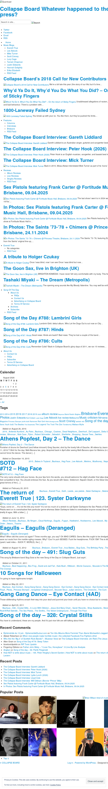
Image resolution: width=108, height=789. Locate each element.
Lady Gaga (39, 418)
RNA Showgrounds (52, 421)
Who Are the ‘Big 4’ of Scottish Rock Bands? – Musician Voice (31, 638)
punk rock (25, 421)
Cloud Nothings (45, 520)
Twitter (6, 29)
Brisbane (11, 128)
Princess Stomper (14, 421)
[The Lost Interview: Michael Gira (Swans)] (90, 742)
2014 (7, 414)
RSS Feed (11, 73)
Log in (70, 762)
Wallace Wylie (78, 424)
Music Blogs (9, 45)
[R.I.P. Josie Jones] (14, 742)
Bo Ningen (32, 520)
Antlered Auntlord (16, 431)
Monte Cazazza (84, 565)
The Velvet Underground (57, 610)
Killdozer (71, 565)
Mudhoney (97, 461)
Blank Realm (69, 414)
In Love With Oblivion (39, 607)
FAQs (16, 295)
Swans (10, 523)
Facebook (8, 32)
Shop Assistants (94, 607)
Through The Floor (78, 610)
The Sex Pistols (26, 610)
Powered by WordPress (85, 762)
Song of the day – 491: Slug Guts (42, 552)
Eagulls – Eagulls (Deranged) (37, 527)
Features (8, 120)
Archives (14, 306)
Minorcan (11, 434)
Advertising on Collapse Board (27, 301)
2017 (24, 413)
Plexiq (9, 589)
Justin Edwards (14, 64)
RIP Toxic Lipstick (29, 644)
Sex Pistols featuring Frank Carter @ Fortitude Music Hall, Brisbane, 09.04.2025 (39, 683)
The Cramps (5, 568)
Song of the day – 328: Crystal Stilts (46, 615)
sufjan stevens (75, 589)
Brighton (78, 414)
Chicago (48, 431)
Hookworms (85, 520)
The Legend (40, 424)
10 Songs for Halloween (30, 573)
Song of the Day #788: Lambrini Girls (43, 318)
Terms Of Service (22, 303)
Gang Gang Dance (33, 586)
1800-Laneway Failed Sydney (34, 110)
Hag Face (66, 461)
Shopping (76, 434)
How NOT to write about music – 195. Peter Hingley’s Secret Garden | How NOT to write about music (48, 652)
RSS (5, 38)
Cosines (57, 431)
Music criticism (88, 417)
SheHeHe (66, 434)
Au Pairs (29, 431)
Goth (64, 491)
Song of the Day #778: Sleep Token (32, 641)
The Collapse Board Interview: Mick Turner (49, 160)
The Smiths (40, 610)
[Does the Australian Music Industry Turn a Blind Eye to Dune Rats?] (71, 714)
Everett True (12, 47)
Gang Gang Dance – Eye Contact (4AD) (50, 594)
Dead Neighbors (69, 431)
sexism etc (80, 421)
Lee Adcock (12, 50)
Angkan (7, 649)
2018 (30, 414)
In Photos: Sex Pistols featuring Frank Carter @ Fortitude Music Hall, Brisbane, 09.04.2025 (44, 686)
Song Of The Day (11, 289)
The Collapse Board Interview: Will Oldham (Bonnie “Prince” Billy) (32, 680)
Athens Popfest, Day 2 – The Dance (45, 438)
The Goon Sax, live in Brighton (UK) (41, 268)
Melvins (87, 461)
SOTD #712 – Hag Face (21, 465)
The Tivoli (51, 424)
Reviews (7, 170)
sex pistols (79, 491)
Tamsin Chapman (15, 61)
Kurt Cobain (30, 418)
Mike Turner (12, 53)
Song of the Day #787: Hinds (34, 329)
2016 (18, 414)
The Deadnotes (29, 424)
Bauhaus (39, 431)
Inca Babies (69, 547)
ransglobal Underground (42, 589)
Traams (17, 523)
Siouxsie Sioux (60, 589)
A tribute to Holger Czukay (31, 256)
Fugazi (65, 520)
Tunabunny (67, 424)
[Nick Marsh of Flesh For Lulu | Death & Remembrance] (42, 710)
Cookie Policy (55, 785)
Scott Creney (13, 56)
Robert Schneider (42, 434)
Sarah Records (79, 607)
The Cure (102, 589)
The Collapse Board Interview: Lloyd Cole (22, 677)
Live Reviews (13, 175)
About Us (15, 292)
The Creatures (90, 589)
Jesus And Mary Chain (61, 607)
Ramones (33, 421)
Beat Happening (19, 565)
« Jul (2, 402)
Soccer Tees (87, 434)
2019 (35, 414)
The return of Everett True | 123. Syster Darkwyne (45, 495)
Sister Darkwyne (93, 491)
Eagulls (57, 520)
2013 (2, 414)
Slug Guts (80, 547)
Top (6, 758)
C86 (14, 607)
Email (6, 35)
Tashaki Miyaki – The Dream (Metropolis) (47, 279)
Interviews (11, 125)
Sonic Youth (4, 424)
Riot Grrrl (41, 421)
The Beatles (19, 424)
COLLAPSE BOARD (10, 762)
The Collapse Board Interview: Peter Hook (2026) (55, 148)
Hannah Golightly (14, 67)
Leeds (70, 491)
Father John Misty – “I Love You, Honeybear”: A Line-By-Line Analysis (54, 647)
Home (8, 42)
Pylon (30, 434)
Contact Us (19, 298)
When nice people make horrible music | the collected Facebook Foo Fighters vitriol (60, 635)
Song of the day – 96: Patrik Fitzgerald (31, 649)
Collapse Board (20, 8)
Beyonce (61, 414)
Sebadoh (56, 434)
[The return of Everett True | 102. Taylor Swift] (42, 742)
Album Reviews (14, 173)
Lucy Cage (12, 59)
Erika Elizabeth (13, 70)
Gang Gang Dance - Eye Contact (57, 586)
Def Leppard (94, 431)
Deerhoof (83, 431)
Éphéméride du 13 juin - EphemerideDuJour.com (25, 633)
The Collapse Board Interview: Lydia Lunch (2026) (26, 675)
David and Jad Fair (46, 565)
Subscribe (15, 309)
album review (50, 414)
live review (63, 417)
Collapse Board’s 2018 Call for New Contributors (55, 78)
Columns (11, 123)
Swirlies (98, 434)
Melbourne (74, 417)
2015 (12, 413)
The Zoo (58, 424)
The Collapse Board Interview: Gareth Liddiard (53, 137)
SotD (12, 424)
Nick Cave (21, 434)
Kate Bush (61, 565)
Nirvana (102, 417)
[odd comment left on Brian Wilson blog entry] (14, 710)
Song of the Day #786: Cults (33, 341)
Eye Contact (17, 586)
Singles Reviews (14, 178)
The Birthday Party (95, 547)
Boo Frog (32, 565)
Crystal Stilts (22, 607)
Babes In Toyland (42, 461)
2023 (39, 414)
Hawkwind (74, 520)
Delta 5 (104, 431)
